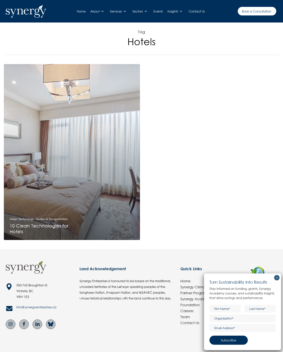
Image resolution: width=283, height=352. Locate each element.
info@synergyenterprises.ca (36, 307)
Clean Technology (22, 219)
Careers (186, 311)
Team (185, 317)
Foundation (190, 305)
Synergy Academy (196, 299)
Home (185, 281)
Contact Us (189, 323)
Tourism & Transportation (52, 219)
